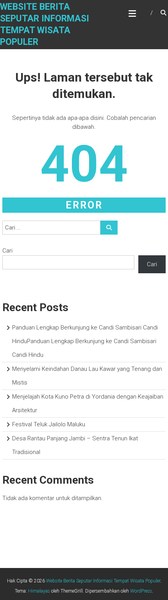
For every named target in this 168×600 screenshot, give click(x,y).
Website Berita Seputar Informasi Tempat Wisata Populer (103, 581)
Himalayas (39, 591)
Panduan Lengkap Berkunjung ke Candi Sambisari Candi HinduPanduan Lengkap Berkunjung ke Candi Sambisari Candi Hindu (85, 341)
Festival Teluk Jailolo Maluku (48, 424)
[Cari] (109, 228)
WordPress (141, 591)
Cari (7, 250)
